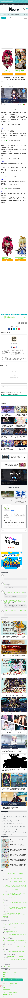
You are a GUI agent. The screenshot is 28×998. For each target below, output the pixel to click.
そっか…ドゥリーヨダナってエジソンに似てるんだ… (14, 881)
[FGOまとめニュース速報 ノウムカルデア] (14, 9)
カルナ (21, 826)
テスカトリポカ (4, 829)
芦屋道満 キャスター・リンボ (7, 834)
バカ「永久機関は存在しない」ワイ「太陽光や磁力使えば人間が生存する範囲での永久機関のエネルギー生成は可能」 (15, 942)
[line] (23, 104)
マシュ (14, 829)
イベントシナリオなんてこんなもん (10, 889)
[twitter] (15, 478)
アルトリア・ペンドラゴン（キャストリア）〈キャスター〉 (14, 318)
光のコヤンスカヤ (19, 832)
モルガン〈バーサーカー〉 (7, 83)
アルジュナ (4, 818)
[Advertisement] (14, 33)
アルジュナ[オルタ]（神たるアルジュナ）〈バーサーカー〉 (12, 820)
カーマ (24, 826)
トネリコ (16, 84)
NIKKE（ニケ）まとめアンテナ (9, 974)
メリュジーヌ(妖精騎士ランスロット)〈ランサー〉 (10, 831)
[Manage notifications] (1, 986)
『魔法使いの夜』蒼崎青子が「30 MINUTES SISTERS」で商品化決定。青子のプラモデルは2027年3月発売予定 (15, 915)
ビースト (9, 829)
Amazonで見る (7, 73)
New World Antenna (7, 994)
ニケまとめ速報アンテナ (8, 990)
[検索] (25, 531)
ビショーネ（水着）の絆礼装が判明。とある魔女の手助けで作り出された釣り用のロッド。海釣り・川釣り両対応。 (15, 909)
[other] (16, 347)
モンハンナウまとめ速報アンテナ (10, 983)
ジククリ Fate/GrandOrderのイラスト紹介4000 (13, 873)
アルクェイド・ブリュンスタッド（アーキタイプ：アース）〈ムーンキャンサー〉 (14, 816)
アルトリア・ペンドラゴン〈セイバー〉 (8, 821)
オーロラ (12, 84)
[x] (20, 104)
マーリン (17, 829)
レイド (13, 832)
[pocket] (24, 104)
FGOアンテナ (6, 976)
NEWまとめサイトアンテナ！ (9, 978)
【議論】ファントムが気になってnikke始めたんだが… (14, 959)
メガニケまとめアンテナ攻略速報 (10, 992)
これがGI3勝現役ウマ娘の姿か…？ (10, 931)
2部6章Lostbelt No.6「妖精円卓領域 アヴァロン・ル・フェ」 (14, 314)
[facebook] (18, 104)
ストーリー (4, 17)
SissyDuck (5, 86)
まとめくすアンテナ (7, 981)
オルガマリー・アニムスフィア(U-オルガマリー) (10, 826)
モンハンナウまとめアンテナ (9, 985)
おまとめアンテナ (6, 996)
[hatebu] (21, 104)
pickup (3, 814)
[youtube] (15, 347)
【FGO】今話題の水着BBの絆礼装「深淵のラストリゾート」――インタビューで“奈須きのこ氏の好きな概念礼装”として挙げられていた (15, 601)
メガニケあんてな (6, 989)
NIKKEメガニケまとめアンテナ (9, 972)
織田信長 (24, 832)
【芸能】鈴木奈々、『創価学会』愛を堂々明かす (13, 963)
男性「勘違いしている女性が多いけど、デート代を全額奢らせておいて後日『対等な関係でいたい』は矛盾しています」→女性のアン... (15, 936)
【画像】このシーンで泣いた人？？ (10, 927)
